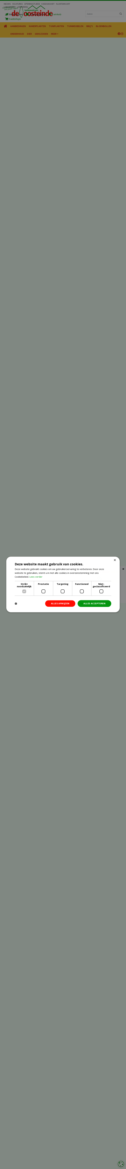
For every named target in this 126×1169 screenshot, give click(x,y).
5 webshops (14, 18)
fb (119, 33)
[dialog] (120, 1163)
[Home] (5, 26)
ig (122, 33)
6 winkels (56, 14)
